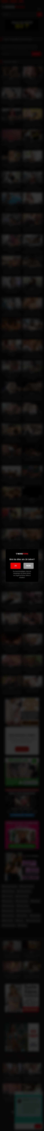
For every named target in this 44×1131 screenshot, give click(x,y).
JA (15, 566)
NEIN (28, 566)
